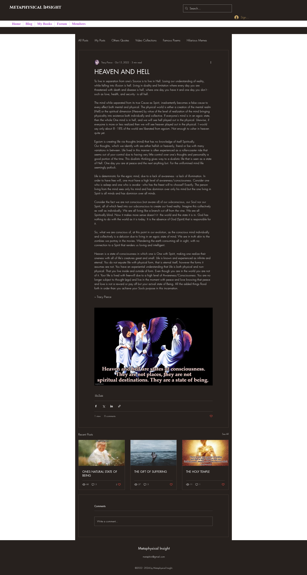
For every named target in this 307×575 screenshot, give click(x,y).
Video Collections (146, 40)
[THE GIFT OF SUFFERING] (153, 453)
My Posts (100, 40)
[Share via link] (119, 406)
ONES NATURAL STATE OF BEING (99, 473)
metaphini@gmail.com (154, 556)
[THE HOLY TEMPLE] (205, 453)
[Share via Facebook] (95, 406)
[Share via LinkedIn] (111, 406)
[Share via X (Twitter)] (103, 406)
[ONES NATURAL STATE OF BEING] (102, 453)
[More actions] (211, 62)
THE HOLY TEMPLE (198, 472)
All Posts (83, 40)
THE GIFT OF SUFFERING (150, 472)
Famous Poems (171, 40)
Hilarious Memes (197, 40)
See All (225, 433)
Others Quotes (120, 40)
